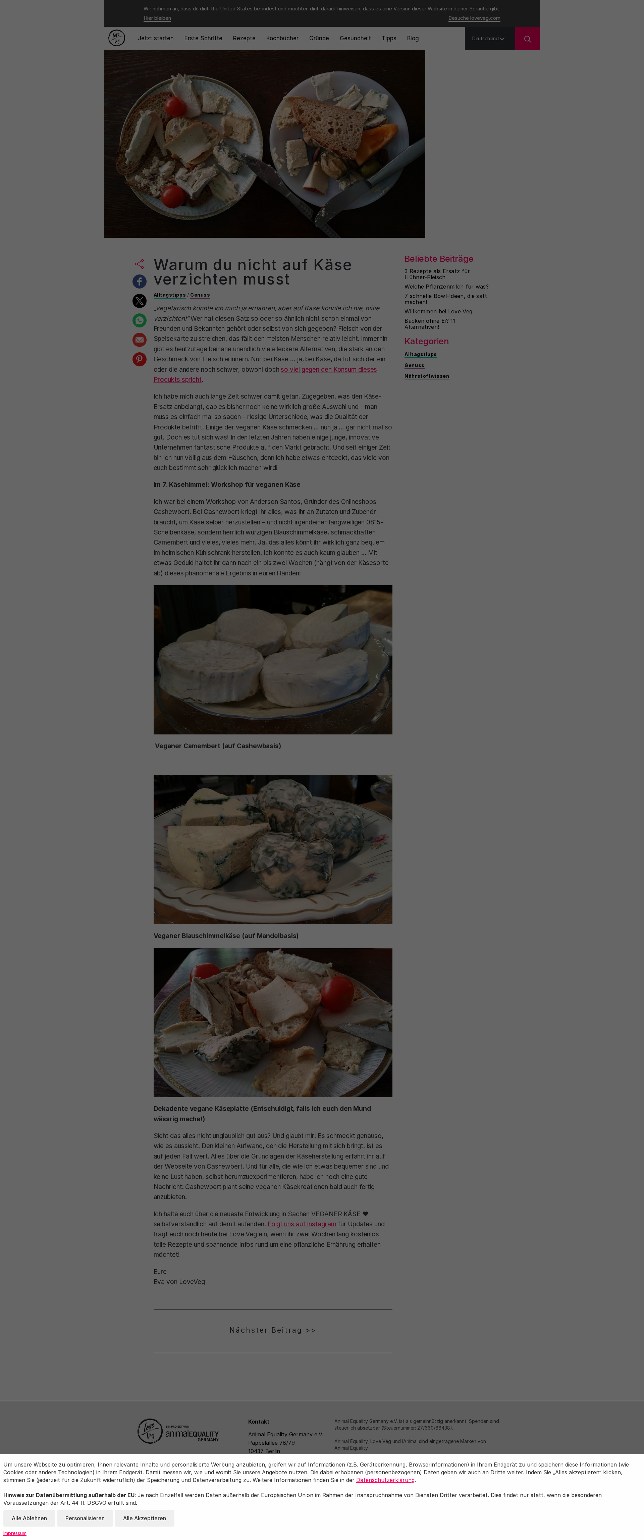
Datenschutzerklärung (385, 1480)
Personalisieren (85, 1518)
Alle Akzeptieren (144, 1518)
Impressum (14, 1533)
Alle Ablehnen (29, 1518)
